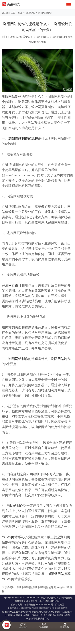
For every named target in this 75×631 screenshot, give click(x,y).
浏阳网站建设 (45, 12)
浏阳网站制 (59, 359)
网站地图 (59, 604)
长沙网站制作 (24, 611)
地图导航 (64, 627)
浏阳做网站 (56, 574)
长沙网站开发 (36, 615)
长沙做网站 (37, 611)
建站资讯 (30, 12)
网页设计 (14, 285)
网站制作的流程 (26, 359)
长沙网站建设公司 (63, 611)
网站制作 (16, 505)
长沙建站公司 (49, 615)
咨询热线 (23, 627)
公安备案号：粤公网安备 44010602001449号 (32, 604)
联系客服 (44, 627)
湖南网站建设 (22, 615)
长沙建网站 (10, 615)
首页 (20, 12)
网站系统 (17, 537)
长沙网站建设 (11, 611)
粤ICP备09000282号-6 (50, 601)
